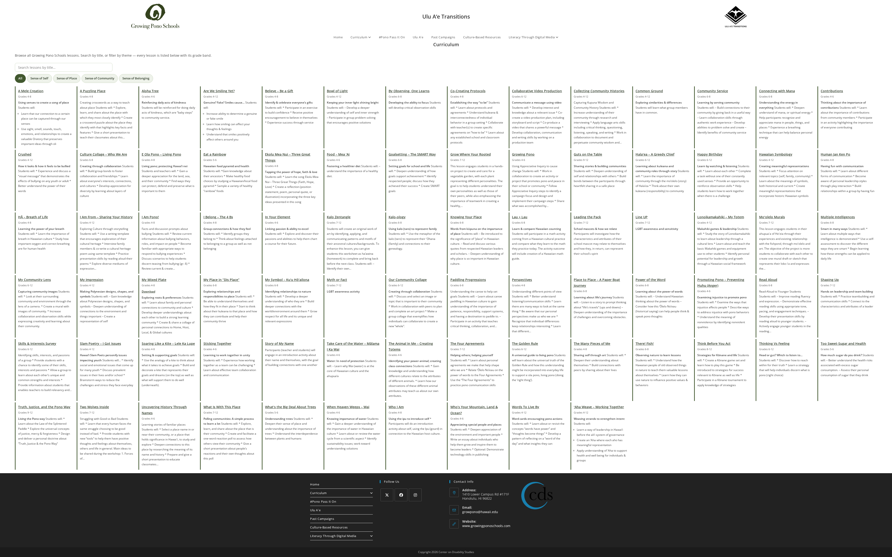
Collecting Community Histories (599, 91)
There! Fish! (645, 343)
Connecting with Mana (777, 91)
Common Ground (649, 91)
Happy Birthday (709, 154)
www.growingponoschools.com (486, 526)
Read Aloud (768, 279)
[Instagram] (415, 495)
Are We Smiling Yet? (219, 91)
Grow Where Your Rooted (470, 154)
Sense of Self (39, 78)
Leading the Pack (587, 217)
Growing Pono (523, 154)
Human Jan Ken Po (835, 154)
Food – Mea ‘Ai (338, 154)
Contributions (832, 91)
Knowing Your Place (466, 217)
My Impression (91, 279)
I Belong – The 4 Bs (218, 217)
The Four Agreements (467, 343)
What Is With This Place (221, 407)
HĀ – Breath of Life (33, 217)
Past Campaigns (443, 37)
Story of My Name (279, 343)
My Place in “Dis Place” (221, 279)
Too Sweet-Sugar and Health (843, 343)
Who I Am (396, 407)
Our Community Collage (408, 279)
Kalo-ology (397, 217)
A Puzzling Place (92, 91)
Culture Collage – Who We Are (103, 154)
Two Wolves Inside (94, 407)
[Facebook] (401, 495)
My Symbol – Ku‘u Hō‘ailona (287, 279)
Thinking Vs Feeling (774, 343)
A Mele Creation (30, 91)
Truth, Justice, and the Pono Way (44, 407)
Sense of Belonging (135, 78)
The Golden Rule (525, 343)
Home (338, 37)
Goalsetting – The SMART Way (412, 154)
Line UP (642, 217)
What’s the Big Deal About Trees (290, 407)
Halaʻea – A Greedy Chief (655, 154)
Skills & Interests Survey (37, 343)
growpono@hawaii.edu (480, 512)
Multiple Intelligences (838, 217)
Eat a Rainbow (214, 154)
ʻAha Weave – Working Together (599, 407)
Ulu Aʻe (418, 37)
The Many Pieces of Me (592, 343)
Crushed (24, 154)
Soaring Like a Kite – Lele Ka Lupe (168, 343)
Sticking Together (217, 343)
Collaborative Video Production (537, 91)
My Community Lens (34, 279)
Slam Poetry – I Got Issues (100, 343)
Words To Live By (525, 407)
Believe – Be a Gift (279, 91)
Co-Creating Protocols (467, 91)
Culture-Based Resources (482, 37)
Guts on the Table (588, 154)
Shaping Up (830, 279)
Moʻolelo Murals (772, 217)
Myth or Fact (337, 279)
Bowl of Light (337, 91)
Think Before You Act (714, 343)
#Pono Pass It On (392, 37)
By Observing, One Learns (409, 91)
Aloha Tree (150, 91)
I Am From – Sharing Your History (106, 217)
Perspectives (522, 279)
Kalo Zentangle (339, 217)
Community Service (712, 91)
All (20, 78)
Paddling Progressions (468, 279)
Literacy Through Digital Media (532, 37)
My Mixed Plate (154, 279)
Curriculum (359, 37)
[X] (386, 495)
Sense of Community (99, 78)
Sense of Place (67, 78)
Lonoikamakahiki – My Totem (720, 217)
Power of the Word (651, 279)
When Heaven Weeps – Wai (348, 407)
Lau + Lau (519, 217)
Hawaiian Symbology (775, 154)
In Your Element (277, 217)
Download (148, 291)
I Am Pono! (150, 217)
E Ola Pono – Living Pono (161, 154)
